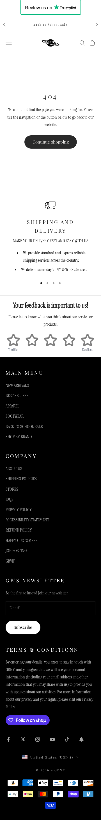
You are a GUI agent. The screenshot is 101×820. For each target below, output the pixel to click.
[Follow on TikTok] (67, 739)
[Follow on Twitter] (23, 739)
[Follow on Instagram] (37, 739)
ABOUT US (14, 468)
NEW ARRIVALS (17, 385)
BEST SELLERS (17, 395)
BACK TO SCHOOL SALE (24, 426)
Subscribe (23, 627)
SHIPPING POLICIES (21, 479)
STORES (12, 489)
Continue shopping (51, 142)
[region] (50, 236)
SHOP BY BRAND (19, 437)
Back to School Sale (50, 25)
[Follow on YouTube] (52, 739)
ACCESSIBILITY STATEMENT (27, 520)
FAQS (9, 499)
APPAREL (12, 406)
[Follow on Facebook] (8, 739)
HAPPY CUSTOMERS (22, 540)
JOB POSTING (16, 551)
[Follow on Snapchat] (81, 739)
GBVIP (10, 561)
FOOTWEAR (15, 416)
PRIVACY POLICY (19, 510)
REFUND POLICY (19, 530)
